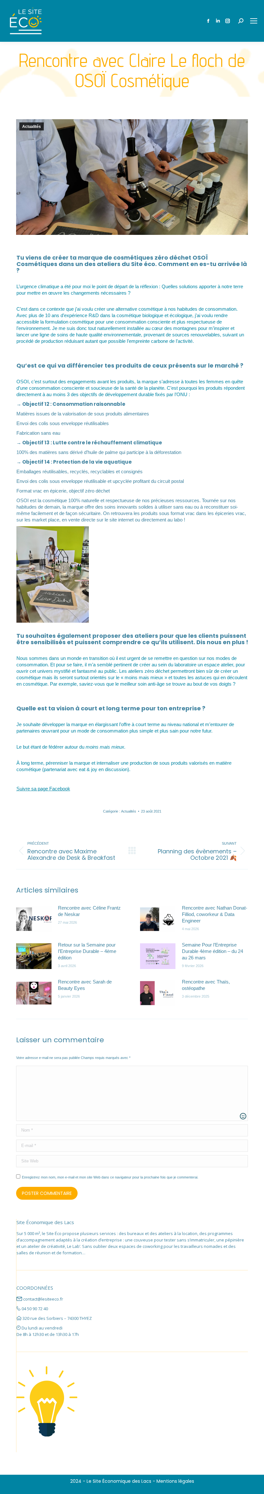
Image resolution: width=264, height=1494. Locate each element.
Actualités (31, 126)
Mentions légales (175, 1481)
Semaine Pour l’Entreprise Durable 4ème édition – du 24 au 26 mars (212, 951)
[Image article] (34, 919)
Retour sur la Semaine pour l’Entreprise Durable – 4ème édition (87, 951)
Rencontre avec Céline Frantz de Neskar (89, 911)
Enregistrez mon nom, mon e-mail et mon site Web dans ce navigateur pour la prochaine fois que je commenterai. (110, 1177)
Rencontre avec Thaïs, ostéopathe (206, 985)
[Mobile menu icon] (254, 21)
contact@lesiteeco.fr (43, 1299)
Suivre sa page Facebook (43, 788)
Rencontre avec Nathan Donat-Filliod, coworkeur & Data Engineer (214, 914)
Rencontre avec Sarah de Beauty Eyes (85, 985)
